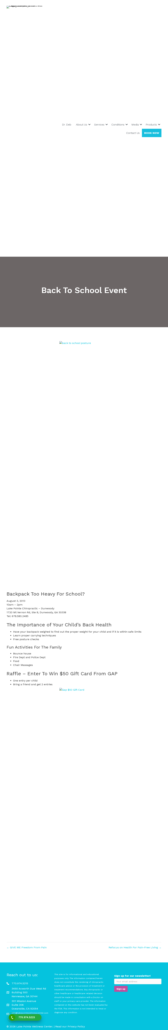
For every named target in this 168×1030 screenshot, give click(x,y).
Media (135, 124)
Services (99, 124)
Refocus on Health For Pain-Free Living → (135, 947)
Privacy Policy (76, 1026)
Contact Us (133, 132)
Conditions (117, 124)
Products (151, 124)
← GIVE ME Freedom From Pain (27, 947)
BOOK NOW (151, 132)
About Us (81, 124)
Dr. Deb (66, 124)
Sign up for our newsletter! (132, 975)
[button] (89, 124)
